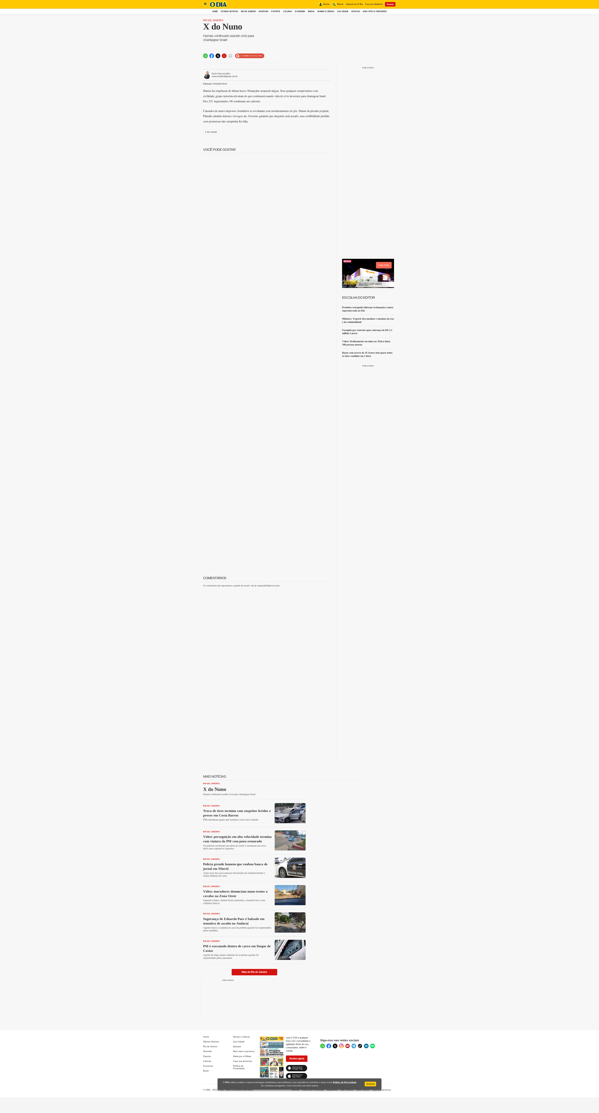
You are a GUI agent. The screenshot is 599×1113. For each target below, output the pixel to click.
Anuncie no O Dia (354, 4)
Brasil (311, 11)
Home (215, 11)
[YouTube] (347, 1046)
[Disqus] (266, 628)
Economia (300, 11)
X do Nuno (211, 132)
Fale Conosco (347, 1090)
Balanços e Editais (242, 1056)
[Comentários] (230, 55)
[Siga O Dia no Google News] (249, 56)
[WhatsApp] (322, 1046)
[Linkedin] (366, 1046)
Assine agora (296, 1058)
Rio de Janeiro (248, 11)
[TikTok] (360, 1046)
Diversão (263, 11)
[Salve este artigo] (224, 55)
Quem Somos (363, 1090)
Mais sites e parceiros (244, 1051)
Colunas (287, 11)
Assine (390, 4)
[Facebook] (328, 1046)
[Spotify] (372, 1046)
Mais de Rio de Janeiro (254, 972)
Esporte (275, 11)
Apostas (355, 11)
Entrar (326, 4)
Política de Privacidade (239, 1067)
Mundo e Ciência (325, 11)
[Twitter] (335, 1046)
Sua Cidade (342, 11)
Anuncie (295, 1090)
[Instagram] (341, 1046)
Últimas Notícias (229, 11)
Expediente (332, 1090)
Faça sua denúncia (374, 4)
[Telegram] (353, 1046)
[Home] (218, 6)
